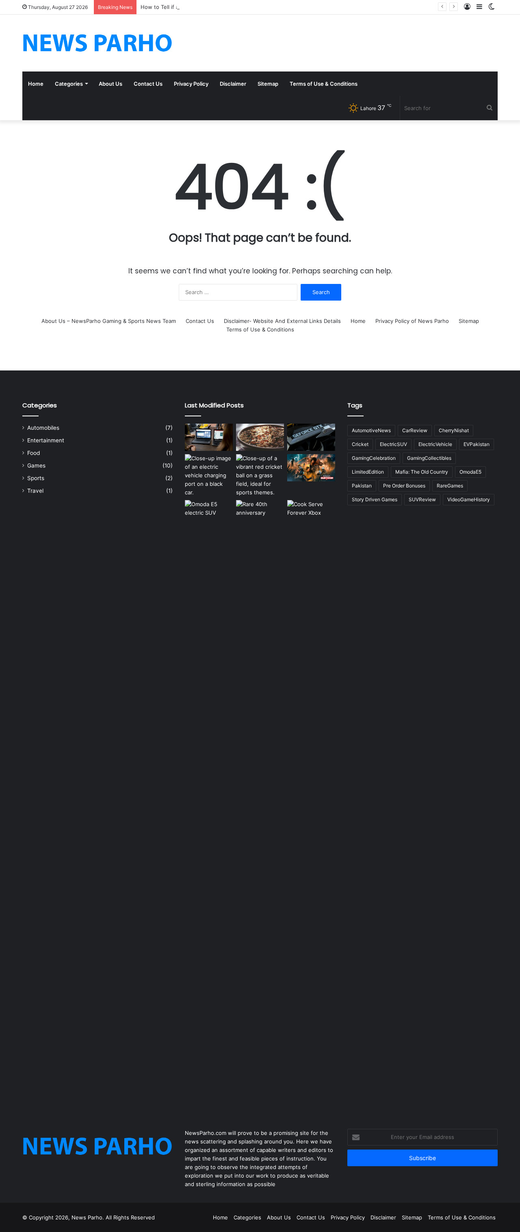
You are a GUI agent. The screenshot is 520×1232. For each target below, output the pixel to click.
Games (36, 465)
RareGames (450, 486)
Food (33, 453)
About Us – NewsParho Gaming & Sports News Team (108, 321)
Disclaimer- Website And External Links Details (282, 321)
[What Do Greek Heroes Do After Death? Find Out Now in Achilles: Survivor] (311, 467)
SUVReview (422, 499)
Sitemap (268, 83)
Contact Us (148, 83)
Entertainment (45, 440)
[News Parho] (97, 43)
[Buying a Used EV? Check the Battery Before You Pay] (209, 475)
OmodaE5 (470, 472)
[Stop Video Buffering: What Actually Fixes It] (209, 437)
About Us (110, 83)
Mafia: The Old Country (421, 472)
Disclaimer (233, 83)
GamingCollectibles (429, 458)
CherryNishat (454, 430)
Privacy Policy (191, 83)
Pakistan (362, 486)
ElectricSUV (393, 444)
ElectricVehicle (435, 444)
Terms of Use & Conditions (324, 83)
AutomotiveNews (371, 430)
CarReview (414, 430)
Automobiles (43, 427)
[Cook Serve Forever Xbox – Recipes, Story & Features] (311, 804)
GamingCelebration (374, 458)
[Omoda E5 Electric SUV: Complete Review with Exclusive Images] (209, 804)
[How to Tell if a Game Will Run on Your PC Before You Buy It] (311, 437)
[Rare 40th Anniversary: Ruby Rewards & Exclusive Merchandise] (260, 804)
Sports (35, 478)
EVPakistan (477, 444)
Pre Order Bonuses (404, 486)
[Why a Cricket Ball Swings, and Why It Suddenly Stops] (260, 475)
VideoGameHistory (468, 499)
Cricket (360, 444)
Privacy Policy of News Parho (412, 321)
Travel (35, 490)
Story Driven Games (374, 499)
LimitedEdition (368, 472)
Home (35, 83)
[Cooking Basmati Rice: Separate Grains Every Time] (260, 437)
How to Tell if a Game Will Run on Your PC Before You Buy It (216, 7)
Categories (69, 83)
